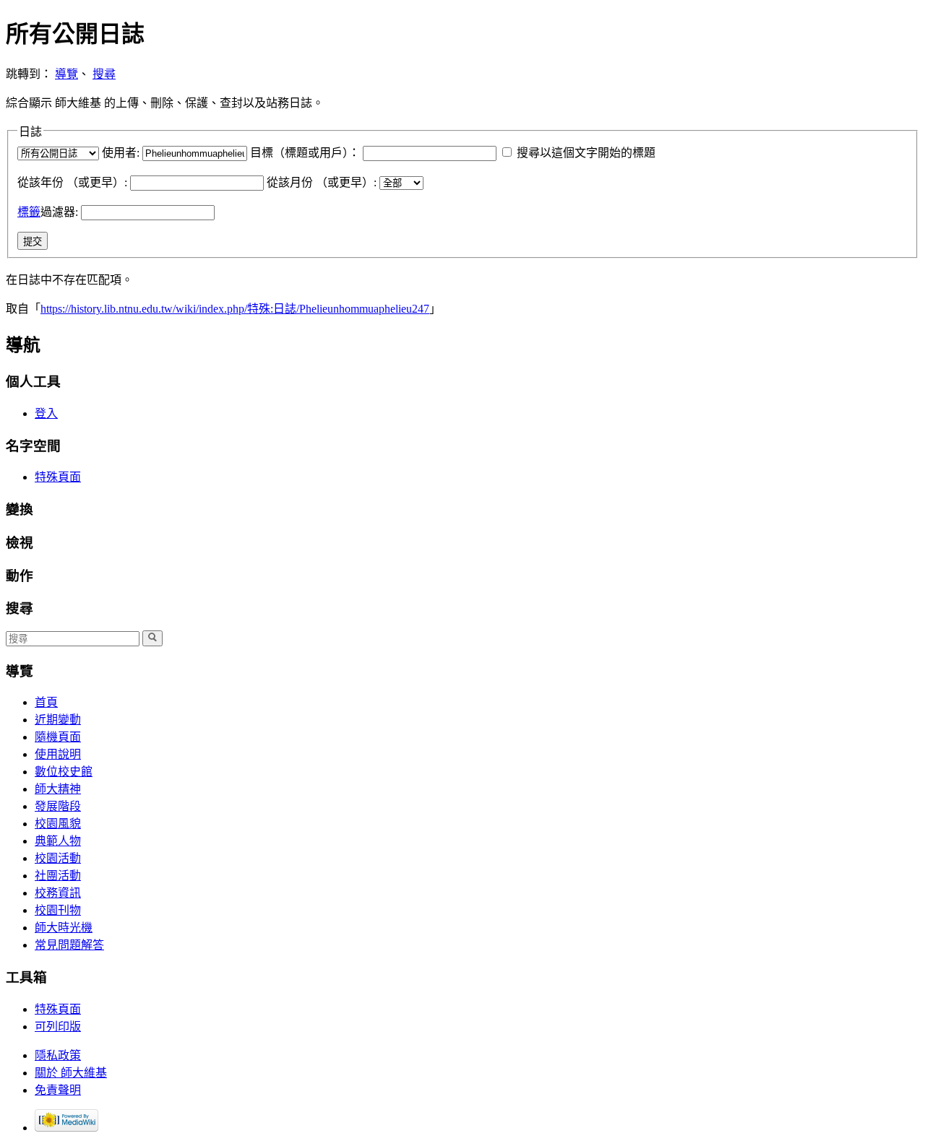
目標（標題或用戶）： (305, 153)
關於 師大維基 (71, 1073)
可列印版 (58, 1026)
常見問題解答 (69, 945)
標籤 (28, 212)
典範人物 (58, 841)
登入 (46, 413)
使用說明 (58, 754)
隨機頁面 (58, 737)
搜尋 (104, 74)
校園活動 (58, 858)
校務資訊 (58, 893)
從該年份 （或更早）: (72, 182)
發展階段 (58, 806)
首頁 (46, 702)
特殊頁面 (58, 477)
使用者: (120, 153)
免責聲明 (58, 1090)
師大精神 (58, 789)
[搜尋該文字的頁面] (152, 638)
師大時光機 (63, 927)
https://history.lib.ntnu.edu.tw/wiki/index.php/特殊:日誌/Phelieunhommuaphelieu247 (234, 309)
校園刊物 (58, 910)
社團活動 (58, 875)
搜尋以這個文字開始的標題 (586, 153)
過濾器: (47, 212)
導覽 (66, 74)
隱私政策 (58, 1055)
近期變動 (58, 719)
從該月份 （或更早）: (322, 182)
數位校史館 (63, 771)
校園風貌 (58, 823)
